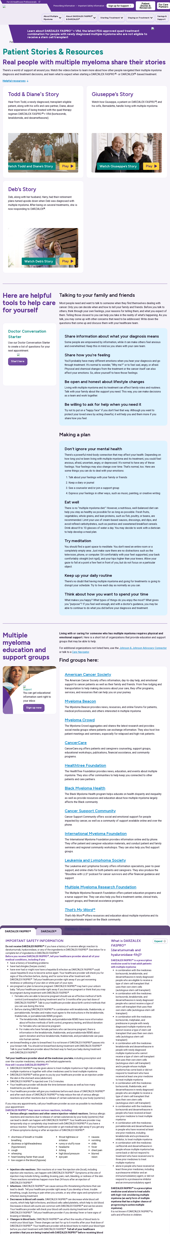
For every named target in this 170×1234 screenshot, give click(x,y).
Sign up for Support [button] (118, 5)
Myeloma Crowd (80, 719)
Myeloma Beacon (80, 701)
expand (160, 941)
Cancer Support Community (90, 810)
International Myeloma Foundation (96, 833)
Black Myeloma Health (85, 788)
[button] (52, 18)
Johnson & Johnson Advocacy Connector (143, 648)
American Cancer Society (88, 674)
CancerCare (76, 742)
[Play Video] (67, 166)
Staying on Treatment (138, 18)
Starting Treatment (110, 18)
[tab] (49, 931)
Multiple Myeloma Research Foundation (100, 886)
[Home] (4, 42)
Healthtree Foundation (85, 765)
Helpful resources (14, 80)
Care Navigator (80, 652)
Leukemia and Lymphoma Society (95, 860)
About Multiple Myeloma (51, 17)
